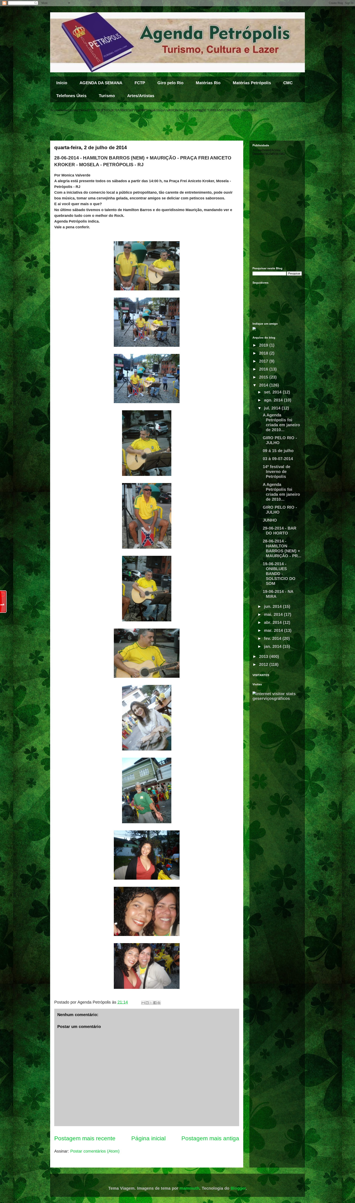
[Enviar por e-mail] (143, 1003)
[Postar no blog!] (147, 1003)
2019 (264, 345)
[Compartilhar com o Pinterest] (159, 1003)
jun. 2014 (273, 606)
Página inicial (148, 1138)
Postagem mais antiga (210, 1138)
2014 (264, 385)
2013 (264, 656)
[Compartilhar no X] (151, 1003)
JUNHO (270, 520)
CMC (288, 83)
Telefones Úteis (71, 95)
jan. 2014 (273, 646)
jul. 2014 (273, 408)
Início (61, 83)
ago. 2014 (274, 400)
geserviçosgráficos (271, 698)
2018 (264, 353)
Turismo (107, 95)
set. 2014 (273, 392)
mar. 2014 (274, 630)
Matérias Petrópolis (252, 83)
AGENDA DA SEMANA (101, 83)
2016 (264, 369)
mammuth (189, 1188)
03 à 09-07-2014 (278, 458)
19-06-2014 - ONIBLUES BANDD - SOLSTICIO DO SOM (279, 574)
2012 (264, 664)
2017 (264, 361)
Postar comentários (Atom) (95, 1151)
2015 (264, 377)
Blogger (238, 1188)
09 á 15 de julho (278, 450)
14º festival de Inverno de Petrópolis (276, 471)
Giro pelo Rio (170, 83)
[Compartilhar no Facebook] (155, 1003)
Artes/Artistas (140, 95)
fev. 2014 (273, 638)
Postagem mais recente (84, 1138)
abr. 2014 (273, 622)
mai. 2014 (274, 614)
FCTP (140, 83)
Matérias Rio (208, 83)
